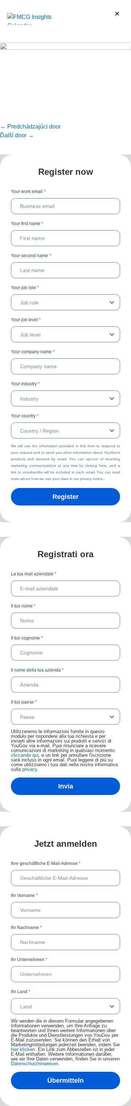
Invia (65, 786)
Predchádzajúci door (30, 126)
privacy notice (91, 479)
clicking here (96, 466)
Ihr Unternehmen (29, 959)
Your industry (25, 383)
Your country (25, 415)
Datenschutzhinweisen (34, 1063)
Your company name (33, 351)
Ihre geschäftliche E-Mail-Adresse (45, 863)
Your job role (25, 287)
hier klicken (23, 1049)
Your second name (31, 255)
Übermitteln (65, 1080)
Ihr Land (20, 991)
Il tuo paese (24, 702)
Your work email (28, 191)
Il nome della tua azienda (37, 670)
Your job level (26, 319)
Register (65, 496)
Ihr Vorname (24, 895)
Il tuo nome (23, 606)
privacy (29, 769)
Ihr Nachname (26, 927)
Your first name (27, 223)
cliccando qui (25, 755)
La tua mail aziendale (33, 573)
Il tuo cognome (27, 638)
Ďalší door (17, 135)
